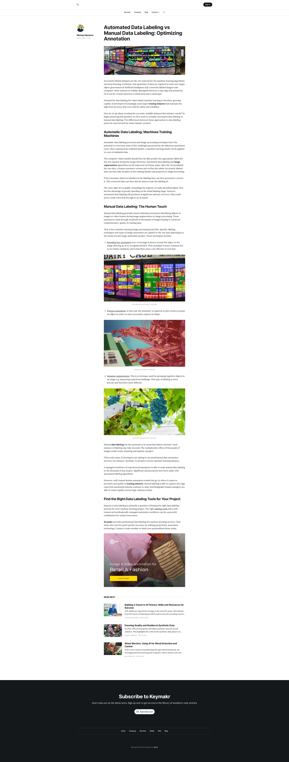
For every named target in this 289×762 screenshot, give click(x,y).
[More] (164, 12)
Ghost (156, 747)
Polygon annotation (116, 311)
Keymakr (127, 12)
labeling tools (161, 509)
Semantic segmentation (118, 376)
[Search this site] (77, 4)
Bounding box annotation (119, 242)
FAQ (159, 731)
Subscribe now (146, 712)
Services (155, 12)
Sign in (207, 4)
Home (123, 731)
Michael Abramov (85, 35)
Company (137, 12)
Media (152, 731)
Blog (146, 12)
